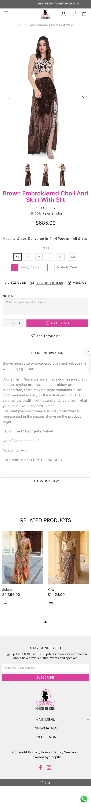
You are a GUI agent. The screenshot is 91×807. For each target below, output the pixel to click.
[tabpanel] (23, 573)
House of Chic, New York (45, 13)
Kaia (51, 590)
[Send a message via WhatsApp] (84, 799)
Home (21, 25)
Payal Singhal (53, 213)
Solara (7, 590)
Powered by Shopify (45, 757)
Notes (8, 296)
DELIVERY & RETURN (49, 283)
